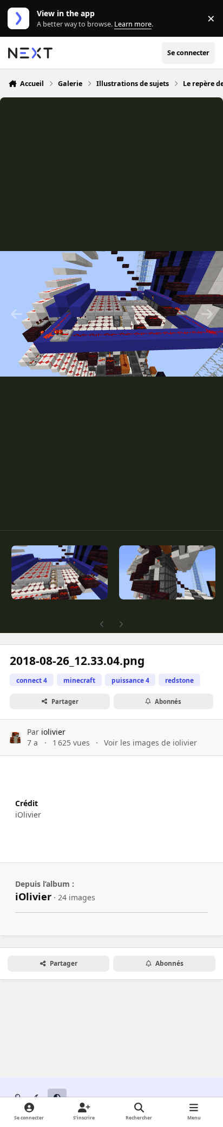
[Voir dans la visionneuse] (111, 313)
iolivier (53, 732)
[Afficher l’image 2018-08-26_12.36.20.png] (59, 572)
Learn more (21, 19)
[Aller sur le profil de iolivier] (15, 737)
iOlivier (33, 896)
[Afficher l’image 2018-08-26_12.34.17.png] (167, 572)
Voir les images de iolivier (150, 742)
